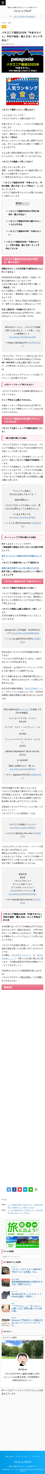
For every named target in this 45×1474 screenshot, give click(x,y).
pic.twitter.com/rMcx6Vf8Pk (23, 517)
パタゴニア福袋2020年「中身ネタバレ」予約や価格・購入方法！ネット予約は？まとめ (22, 245)
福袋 (5, 1199)
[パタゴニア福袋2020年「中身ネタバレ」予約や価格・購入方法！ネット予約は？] (25, 1189)
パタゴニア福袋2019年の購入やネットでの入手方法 (24, 223)
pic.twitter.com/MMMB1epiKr (25, 633)
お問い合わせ (9, 1456)
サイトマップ (36, 1456)
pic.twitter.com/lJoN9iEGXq (22, 769)
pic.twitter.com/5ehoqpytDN (22, 337)
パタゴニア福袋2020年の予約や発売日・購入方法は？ (23, 213)
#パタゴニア (24, 709)
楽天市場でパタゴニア (21, 955)
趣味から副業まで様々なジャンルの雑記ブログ (22, 1466)
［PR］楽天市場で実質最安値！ (24, 17)
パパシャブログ (22, 11)
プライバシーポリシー (22, 1456)
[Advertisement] (22, 1088)
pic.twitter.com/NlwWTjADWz (22, 894)
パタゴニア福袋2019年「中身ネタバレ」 (24, 233)
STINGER (22, 1471)
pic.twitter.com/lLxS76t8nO (22, 828)
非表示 (26, 203)
